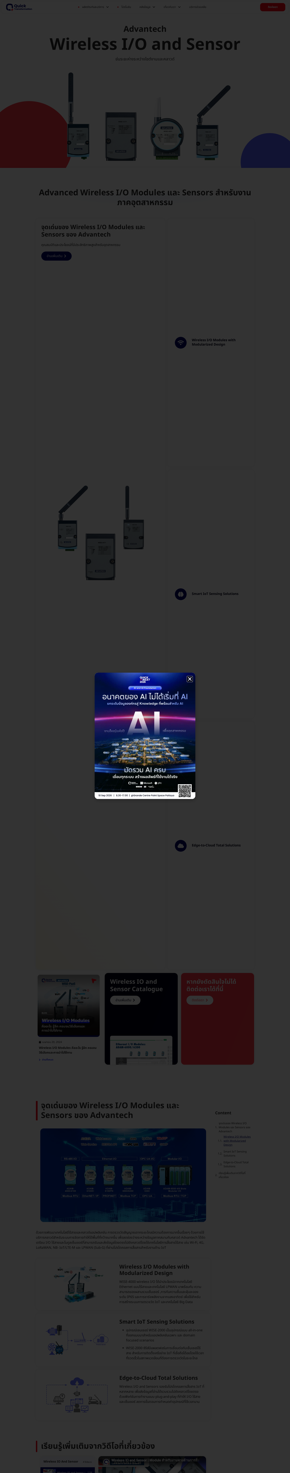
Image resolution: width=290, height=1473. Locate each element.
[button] (189, 679)
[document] (145, 736)
